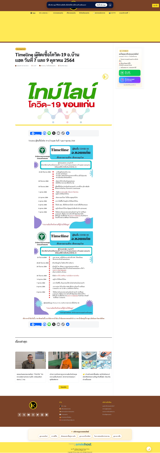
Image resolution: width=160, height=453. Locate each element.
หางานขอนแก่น (58, 13)
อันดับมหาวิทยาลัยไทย (97, 318)
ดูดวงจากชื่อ (116, 436)
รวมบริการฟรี (123, 13)
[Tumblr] (24, 415)
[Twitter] (37, 415)
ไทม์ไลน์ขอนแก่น (50, 65)
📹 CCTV (112, 13)
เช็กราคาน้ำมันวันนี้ (29, 318)
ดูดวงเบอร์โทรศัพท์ (84, 436)
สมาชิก (155, 5)
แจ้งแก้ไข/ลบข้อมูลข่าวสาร (80, 450)
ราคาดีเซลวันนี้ (40, 318)
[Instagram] (33, 415)
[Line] (42, 415)
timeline (43, 65)
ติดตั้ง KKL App (101, 5)
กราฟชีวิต (54, 436)
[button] (64, 387)
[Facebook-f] (19, 415)
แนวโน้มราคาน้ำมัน (52, 318)
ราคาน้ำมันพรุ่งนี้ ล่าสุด (83, 318)
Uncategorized (20, 49)
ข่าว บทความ (43, 13)
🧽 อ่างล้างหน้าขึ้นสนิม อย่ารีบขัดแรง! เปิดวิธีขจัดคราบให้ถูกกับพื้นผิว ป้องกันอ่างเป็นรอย (96, 377)
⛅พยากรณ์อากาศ (99, 13)
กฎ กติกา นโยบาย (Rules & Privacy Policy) (80, 449)
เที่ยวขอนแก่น (71, 13)
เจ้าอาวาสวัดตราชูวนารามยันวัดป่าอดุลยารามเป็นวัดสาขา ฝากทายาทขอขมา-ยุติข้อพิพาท (63, 377)
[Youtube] (28, 415)
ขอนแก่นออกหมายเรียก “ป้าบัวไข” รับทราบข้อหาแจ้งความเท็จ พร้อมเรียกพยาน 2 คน (30, 377)
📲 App (32, 13)
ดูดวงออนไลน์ (43, 436)
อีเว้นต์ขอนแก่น (84, 13)
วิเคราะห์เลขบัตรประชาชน (102, 436)
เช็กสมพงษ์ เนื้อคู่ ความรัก (68, 436)
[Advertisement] (80, 29)
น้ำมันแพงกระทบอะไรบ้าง (67, 318)
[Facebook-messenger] (46, 415)
